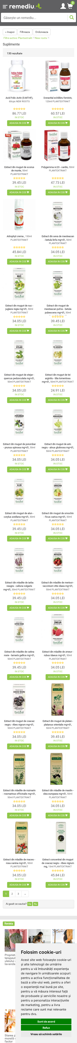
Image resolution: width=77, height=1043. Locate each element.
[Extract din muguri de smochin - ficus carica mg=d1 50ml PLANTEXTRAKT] (57, 491)
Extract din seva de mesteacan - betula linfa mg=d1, (58, 240)
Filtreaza (25, 31)
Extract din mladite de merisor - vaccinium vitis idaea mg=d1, (57, 586)
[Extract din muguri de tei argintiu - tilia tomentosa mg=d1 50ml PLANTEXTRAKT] (57, 353)
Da (29, 904)
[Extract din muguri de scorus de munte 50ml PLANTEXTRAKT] (19, 145)
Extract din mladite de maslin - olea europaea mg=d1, (58, 794)
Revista (8, 923)
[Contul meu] (63, 5)
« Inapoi (9, 31)
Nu (35, 904)
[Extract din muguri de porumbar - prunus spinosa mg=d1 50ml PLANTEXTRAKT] (19, 422)
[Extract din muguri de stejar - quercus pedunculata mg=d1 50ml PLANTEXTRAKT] (19, 353)
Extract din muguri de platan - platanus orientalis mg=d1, (58, 724)
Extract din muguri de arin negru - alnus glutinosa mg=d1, (58, 447)
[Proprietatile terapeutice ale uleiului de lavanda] (16, 940)
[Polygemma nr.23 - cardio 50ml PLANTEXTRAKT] (57, 145)
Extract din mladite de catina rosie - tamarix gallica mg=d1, (19, 655)
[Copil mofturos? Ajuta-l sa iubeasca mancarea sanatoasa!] (39, 940)
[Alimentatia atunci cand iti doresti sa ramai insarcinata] (63, 940)
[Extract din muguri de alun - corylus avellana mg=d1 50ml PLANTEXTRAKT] (19, 491)
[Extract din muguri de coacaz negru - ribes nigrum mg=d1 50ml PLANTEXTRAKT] (19, 699)
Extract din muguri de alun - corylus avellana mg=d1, (19, 517)
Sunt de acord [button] (46, 1021)
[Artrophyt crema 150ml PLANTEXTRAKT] (19, 214)
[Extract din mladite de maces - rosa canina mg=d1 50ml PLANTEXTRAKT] (19, 837)
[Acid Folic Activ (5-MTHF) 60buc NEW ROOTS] (19, 76)
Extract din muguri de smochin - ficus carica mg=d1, (58, 517)
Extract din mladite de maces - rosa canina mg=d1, (19, 863)
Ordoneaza (41, 31)
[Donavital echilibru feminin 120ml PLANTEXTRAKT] (57, 76)
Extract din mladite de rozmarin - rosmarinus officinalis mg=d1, (19, 794)
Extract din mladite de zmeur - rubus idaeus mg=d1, (57, 655)
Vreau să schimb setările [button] (46, 1034)
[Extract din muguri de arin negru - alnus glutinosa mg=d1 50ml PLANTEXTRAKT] (57, 422)
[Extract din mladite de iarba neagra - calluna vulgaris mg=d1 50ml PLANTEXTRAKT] (19, 560)
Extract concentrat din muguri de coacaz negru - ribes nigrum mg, (58, 863)
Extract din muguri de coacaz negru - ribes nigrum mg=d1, (19, 724)
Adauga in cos (18, 123)
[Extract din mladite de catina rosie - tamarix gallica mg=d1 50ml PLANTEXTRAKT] (19, 630)
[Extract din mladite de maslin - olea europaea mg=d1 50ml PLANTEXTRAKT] (57, 768)
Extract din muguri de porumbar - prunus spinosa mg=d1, (19, 447)
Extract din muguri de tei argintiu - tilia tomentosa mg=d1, (58, 378)
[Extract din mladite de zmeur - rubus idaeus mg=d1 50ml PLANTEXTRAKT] (57, 630)
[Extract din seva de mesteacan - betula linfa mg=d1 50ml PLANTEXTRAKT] (57, 214)
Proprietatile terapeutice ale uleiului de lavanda (14, 960)
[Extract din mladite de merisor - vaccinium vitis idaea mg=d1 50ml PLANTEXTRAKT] (57, 560)
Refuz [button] (46, 1027)
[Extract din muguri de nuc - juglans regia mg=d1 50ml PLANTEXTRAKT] (19, 283)
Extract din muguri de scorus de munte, (19, 170)
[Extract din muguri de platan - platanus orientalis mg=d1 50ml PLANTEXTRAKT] (57, 699)
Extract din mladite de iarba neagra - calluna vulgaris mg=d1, (19, 586)
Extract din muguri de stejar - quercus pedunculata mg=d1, (19, 378)
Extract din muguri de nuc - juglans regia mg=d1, (19, 309)
